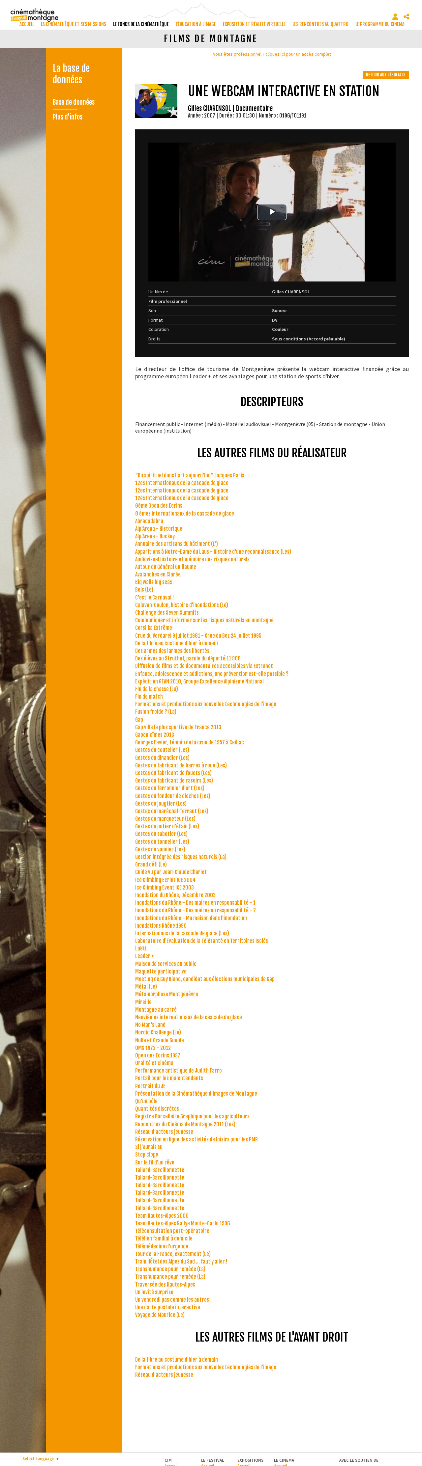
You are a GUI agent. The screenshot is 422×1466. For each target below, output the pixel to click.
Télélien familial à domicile (164, 1238)
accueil (26, 24)
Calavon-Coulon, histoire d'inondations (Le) (181, 605)
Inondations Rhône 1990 (161, 925)
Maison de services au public (165, 964)
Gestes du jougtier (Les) (161, 803)
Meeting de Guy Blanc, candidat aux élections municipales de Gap (205, 979)
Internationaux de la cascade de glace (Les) (182, 933)
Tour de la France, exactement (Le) (173, 1254)
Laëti (140, 948)
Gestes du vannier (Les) (160, 849)
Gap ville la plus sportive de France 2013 (178, 727)
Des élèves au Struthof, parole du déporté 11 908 (188, 658)
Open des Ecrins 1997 (157, 1055)
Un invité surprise (154, 1292)
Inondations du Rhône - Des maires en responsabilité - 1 (195, 902)
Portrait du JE (150, 1086)
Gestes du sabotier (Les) (161, 834)
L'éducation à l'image (196, 24)
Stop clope (146, 1154)
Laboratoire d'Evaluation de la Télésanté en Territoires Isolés (201, 941)
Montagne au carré (156, 1009)
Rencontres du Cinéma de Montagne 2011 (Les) (185, 1124)
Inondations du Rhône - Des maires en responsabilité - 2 (195, 910)
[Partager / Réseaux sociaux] (406, 17)
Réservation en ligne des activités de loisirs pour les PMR (196, 1139)
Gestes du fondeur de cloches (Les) (172, 796)
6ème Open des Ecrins (158, 505)
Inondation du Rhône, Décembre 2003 (175, 895)
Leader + (144, 956)
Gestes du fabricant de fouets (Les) (173, 773)
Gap (139, 719)
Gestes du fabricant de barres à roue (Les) (181, 765)
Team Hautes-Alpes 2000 (162, 1216)
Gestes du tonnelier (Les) (162, 842)
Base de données (74, 102)
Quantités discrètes (157, 1109)
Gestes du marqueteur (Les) (165, 818)
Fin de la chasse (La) (156, 689)
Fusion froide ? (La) (155, 711)
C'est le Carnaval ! (154, 597)
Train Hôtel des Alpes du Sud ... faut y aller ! (181, 1261)
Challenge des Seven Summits (167, 612)
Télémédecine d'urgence (161, 1246)
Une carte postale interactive (167, 1307)
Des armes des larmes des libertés (172, 651)
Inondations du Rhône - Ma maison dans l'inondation (191, 918)
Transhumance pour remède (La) (170, 1269)
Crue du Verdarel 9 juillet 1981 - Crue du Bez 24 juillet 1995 (198, 635)
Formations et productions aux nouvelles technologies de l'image (205, 704)
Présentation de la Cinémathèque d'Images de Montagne (196, 1093)
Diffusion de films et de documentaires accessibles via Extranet (204, 666)
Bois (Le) (144, 589)
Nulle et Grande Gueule (159, 1040)
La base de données (71, 74)
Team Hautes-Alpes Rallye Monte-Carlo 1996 (182, 1223)
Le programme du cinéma (380, 24)
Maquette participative (161, 971)
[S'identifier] (395, 17)
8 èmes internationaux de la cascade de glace (184, 513)
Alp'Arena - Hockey (155, 536)
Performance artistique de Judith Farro (178, 1070)
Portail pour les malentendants (169, 1078)
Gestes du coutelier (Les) (162, 750)
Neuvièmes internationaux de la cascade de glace (188, 1017)
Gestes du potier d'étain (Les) (167, 826)
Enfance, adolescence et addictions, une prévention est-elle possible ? (211, 674)
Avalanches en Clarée (158, 574)
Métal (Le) (146, 986)
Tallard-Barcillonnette (159, 1170)
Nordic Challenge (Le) (158, 1032)
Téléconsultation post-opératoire (172, 1231)
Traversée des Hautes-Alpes (165, 1284)
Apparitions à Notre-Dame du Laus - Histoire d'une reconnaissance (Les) (213, 551)
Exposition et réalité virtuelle (254, 24)
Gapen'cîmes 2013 (154, 735)
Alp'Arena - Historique (158, 528)
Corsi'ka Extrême (153, 628)
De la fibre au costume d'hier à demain (176, 643)
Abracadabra (149, 521)
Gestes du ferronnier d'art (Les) (169, 788)
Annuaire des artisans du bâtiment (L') (176, 544)
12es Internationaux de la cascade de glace (181, 483)
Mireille (143, 1002)
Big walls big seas (153, 582)
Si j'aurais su (149, 1147)
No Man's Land (150, 1025)
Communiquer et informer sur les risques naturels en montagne (204, 620)
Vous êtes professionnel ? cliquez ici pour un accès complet (272, 54)
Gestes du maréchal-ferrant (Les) (171, 811)
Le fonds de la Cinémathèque (141, 24)
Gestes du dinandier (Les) (162, 758)
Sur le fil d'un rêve (154, 1162)
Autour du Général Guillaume (165, 567)
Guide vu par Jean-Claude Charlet (171, 872)
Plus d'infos (67, 117)
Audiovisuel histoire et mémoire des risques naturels (192, 559)
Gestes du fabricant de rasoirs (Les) (174, 780)
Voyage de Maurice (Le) (160, 1315)
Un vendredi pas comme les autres (172, 1299)
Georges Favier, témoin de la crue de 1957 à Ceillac (189, 742)
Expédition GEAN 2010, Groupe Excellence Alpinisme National (199, 681)
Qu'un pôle (146, 1101)
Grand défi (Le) (151, 864)
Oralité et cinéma (154, 1063)
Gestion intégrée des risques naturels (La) (180, 857)
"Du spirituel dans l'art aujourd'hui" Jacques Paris (189, 475)
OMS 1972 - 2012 (153, 1048)
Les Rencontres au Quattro (320, 24)
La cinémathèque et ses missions (73, 24)
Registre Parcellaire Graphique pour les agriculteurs (192, 1116)
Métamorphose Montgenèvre (166, 994)
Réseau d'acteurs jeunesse (164, 1132)
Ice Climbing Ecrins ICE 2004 (165, 880)
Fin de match (149, 696)
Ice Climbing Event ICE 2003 (164, 887)
